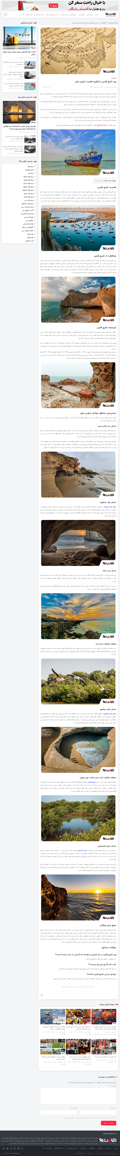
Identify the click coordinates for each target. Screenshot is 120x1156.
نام (112, 1108)
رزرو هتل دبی (29, 200)
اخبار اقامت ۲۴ (27, 14)
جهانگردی (72, 14)
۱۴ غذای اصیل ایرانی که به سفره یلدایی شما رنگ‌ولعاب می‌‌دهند (78, 1027)
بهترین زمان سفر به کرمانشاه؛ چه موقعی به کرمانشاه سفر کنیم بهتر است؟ (19, 127)
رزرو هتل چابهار (28, 186)
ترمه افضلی (61, 1062)
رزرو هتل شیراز (28, 193)
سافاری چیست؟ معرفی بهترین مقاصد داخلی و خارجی (53, 1057)
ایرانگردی (82, 14)
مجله (96, 14)
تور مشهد (30, 237)
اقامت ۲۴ (79, 1153)
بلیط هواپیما (29, 169)
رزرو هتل (90, 14)
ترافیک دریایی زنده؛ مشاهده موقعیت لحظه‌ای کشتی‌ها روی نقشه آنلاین (104, 1027)
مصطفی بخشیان (110, 1032)
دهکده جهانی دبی (27, 230)
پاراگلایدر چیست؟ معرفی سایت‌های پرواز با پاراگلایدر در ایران (54, 1027)
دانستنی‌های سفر (52, 14)
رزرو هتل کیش (28, 183)
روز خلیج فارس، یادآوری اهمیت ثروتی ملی (85, 23)
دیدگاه (111, 1086)
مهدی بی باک (60, 1032)
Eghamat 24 (16, 1153)
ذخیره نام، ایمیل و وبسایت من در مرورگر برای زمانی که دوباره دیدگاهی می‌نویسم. (88, 1117)
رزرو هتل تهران (28, 180)
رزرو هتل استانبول (27, 203)
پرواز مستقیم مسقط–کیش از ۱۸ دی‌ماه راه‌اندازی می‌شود (13, 84)
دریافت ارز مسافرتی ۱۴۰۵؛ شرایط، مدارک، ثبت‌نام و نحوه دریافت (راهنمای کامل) (13, 148)
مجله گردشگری (113, 23)
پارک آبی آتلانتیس (27, 213)
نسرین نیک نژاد (110, 1060)
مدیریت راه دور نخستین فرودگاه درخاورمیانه (13, 63)
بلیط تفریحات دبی (27, 207)
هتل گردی (64, 14)
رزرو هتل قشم (28, 196)
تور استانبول (29, 240)
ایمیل (72, 1108)
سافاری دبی (29, 220)
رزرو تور (30, 173)
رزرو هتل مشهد (28, 176)
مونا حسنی (86, 1032)
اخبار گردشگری (39, 14)
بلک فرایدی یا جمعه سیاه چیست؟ (105, 1056)
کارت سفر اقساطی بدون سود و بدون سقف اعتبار (19, 53)
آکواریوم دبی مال (27, 227)
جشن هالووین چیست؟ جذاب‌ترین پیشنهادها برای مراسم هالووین (80, 1057)
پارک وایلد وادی (28, 224)
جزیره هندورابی (82, 850)
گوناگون (103, 23)
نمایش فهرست (99, 181)
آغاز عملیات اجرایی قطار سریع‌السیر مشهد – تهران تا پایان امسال (13, 74)
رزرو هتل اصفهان (27, 190)
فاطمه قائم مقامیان (110, 87)
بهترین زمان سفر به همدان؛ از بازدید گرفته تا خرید (14, 137)
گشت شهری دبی (27, 210)
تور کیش (30, 234)
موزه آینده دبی (28, 217)
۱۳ (68, 1062)
